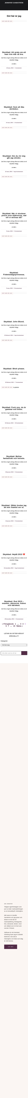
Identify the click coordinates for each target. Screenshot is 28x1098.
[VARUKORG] (20, 7)
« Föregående (8, 624)
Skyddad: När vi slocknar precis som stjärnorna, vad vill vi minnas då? (14, 215)
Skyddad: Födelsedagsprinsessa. (14, 274)
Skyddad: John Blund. (14, 322)
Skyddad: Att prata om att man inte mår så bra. (14, 53)
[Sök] (24, 653)
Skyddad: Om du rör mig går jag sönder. (14, 157)
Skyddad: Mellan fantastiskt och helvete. (14, 457)
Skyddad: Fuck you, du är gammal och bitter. (14, 408)
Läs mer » (14, 63)
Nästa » (19, 626)
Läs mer (10, 946)
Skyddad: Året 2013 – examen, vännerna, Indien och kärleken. (14, 603)
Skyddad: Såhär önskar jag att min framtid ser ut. (14, 506)
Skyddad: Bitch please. (14, 369)
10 (14, 626)
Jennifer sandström (14, 3)
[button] (1, 6)
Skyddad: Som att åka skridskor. (14, 108)
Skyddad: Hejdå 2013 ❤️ (14, 554)
